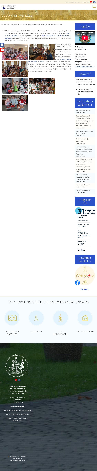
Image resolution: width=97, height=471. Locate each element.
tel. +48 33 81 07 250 (83, 2)
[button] (15, 52)
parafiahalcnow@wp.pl (17, 397)
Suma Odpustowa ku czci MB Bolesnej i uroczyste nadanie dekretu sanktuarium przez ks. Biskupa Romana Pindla (84, 164)
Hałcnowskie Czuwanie (83, 110)
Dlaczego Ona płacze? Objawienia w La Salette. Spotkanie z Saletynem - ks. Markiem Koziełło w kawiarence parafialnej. (85, 121)
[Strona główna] (8, 7)
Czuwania (36, 331)
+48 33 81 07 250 (17, 400)
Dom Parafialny (85, 331)
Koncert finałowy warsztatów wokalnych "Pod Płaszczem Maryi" (83, 177)
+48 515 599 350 (18, 402)
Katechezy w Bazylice (12, 333)
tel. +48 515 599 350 (71, 2)
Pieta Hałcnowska (60, 333)
